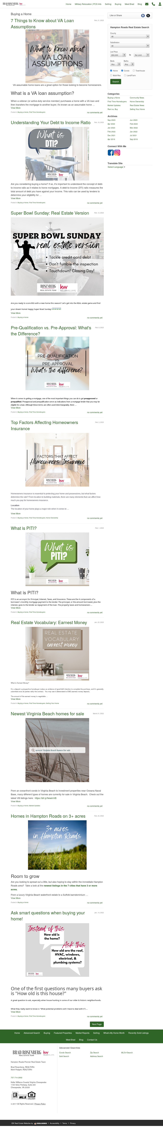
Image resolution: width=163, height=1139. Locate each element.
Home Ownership (52, 518)
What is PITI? (24, 528)
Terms (64, 1123)
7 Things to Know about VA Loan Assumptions (42, 23)
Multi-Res (117, 75)
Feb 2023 (134, 124)
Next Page (97, 1024)
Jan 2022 (133, 131)
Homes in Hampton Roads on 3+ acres (48, 816)
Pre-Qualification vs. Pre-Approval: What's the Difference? (51, 330)
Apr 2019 (111, 139)
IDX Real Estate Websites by (22, 1123)
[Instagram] (117, 152)
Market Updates (34, 805)
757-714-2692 (16, 1077)
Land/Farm (131, 75)
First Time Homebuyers (37, 112)
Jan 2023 (111, 127)
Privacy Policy (40, 1104)
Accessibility (54, 1123)
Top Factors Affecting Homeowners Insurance (44, 425)
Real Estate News (137, 105)
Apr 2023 (111, 124)
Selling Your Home (52, 703)
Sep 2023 (111, 120)
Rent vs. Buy (113, 109)
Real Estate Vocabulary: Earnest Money (49, 622)
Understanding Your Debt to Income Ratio (51, 122)
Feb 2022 (111, 131)
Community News (137, 97)
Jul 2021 (133, 135)
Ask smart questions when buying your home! (48, 915)
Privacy (73, 1123)
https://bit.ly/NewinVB (45, 798)
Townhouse (140, 70)
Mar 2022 (134, 127)
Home (115, 70)
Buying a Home (23, 112)
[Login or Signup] (160, 3)
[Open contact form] (146, 3)
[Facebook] (111, 152)
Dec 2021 (111, 135)
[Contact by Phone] (153, 3)
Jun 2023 (133, 120)
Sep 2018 (134, 139)
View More (16, 107)
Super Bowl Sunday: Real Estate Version (50, 213)
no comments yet (94, 112)
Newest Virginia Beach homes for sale (47, 713)
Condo (126, 70)
